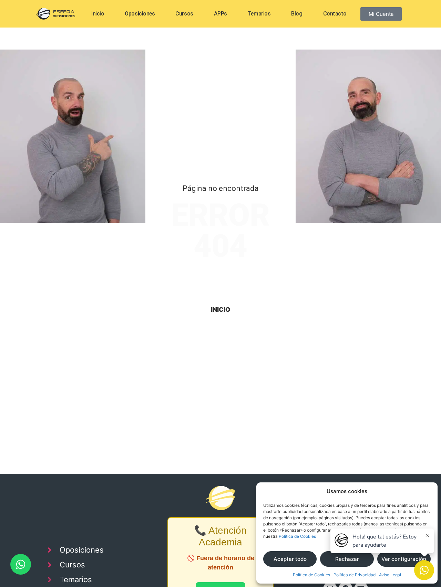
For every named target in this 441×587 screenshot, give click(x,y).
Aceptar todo (290, 559)
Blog (296, 13)
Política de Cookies (297, 536)
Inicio (97, 13)
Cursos (184, 13)
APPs (220, 13)
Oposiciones (140, 13)
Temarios (259, 13)
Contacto (335, 13)
